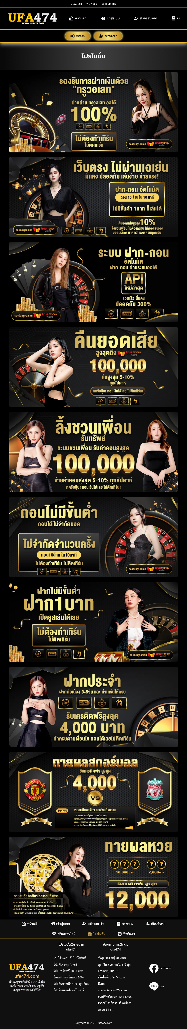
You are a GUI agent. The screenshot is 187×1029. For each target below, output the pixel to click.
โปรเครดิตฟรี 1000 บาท (68, 971)
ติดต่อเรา (129, 934)
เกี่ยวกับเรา (158, 923)
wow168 (91, 3)
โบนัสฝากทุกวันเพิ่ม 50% (69, 977)
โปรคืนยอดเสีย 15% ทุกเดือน (71, 984)
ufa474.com (27, 976)
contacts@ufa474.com (112, 990)
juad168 (76, 3)
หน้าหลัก (81, 18)
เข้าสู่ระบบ (113, 18)
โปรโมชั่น (99, 934)
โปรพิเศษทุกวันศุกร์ (65, 964)
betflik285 (109, 3)
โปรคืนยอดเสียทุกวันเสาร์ (69, 990)
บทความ (127, 923)
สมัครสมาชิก (148, 18)
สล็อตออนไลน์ (66, 934)
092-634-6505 (122, 997)
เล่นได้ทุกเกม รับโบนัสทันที (70, 958)
